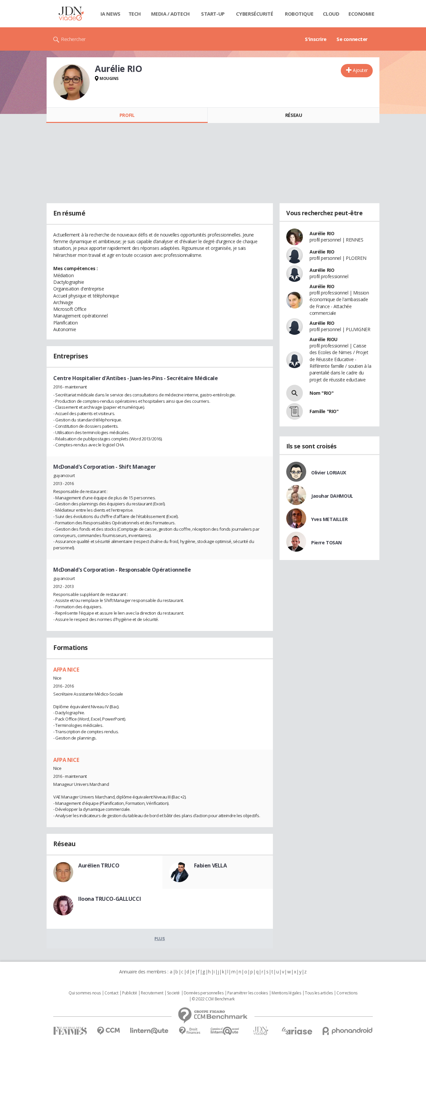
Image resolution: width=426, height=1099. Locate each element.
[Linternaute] (149, 1031)
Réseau (293, 115)
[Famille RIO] (294, 411)
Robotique (299, 13)
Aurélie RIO (322, 233)
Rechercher (73, 39)
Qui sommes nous (85, 993)
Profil (126, 115)
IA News (110, 13)
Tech (134, 13)
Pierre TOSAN (326, 542)
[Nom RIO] (294, 393)
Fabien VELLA (210, 865)
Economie (361, 13)
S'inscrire (315, 39)
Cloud (331, 13)
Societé (173, 993)
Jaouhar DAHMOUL (332, 496)
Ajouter (360, 70)
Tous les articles (319, 993)
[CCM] (108, 1031)
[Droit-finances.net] (189, 1031)
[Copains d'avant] (225, 1031)
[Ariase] (297, 1030)
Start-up (213, 13)
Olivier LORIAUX (328, 472)
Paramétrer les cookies (247, 993)
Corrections (346, 993)
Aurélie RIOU (323, 339)
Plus (159, 938)
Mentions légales (286, 993)
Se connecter (352, 39)
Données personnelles (204, 993)
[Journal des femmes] (70, 1031)
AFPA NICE (66, 669)
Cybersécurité (254, 13)
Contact (111, 993)
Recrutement (152, 993)
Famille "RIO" (324, 411)
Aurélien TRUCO (98, 865)
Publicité (129, 993)
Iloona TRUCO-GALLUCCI (109, 898)
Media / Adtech (170, 13)
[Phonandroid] (347, 1031)
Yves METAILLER (329, 519)
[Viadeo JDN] (261, 1031)
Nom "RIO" (321, 393)
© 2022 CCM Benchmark (213, 999)
